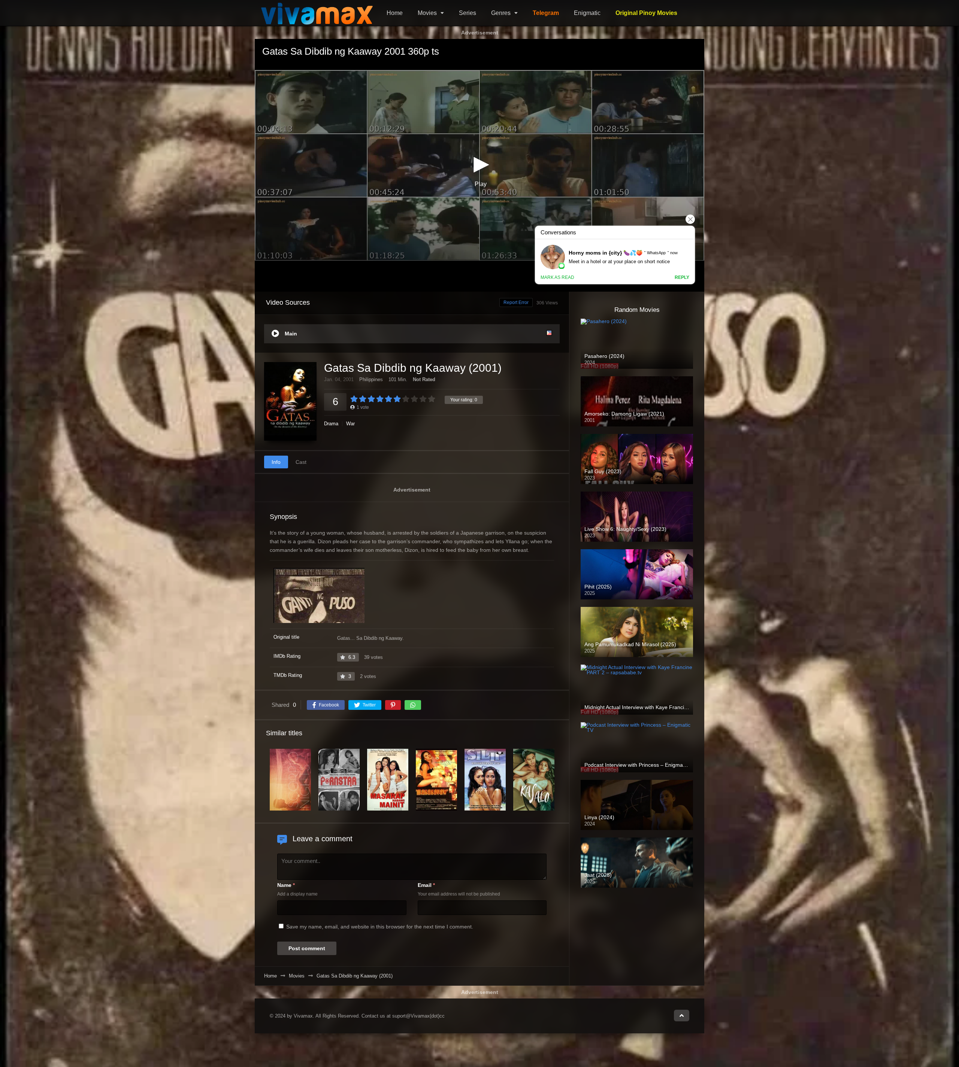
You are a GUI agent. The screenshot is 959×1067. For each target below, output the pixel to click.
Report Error (516, 302)
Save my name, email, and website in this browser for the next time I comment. (379, 927)
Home (395, 13)
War (350, 423)
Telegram (546, 13)
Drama (331, 423)
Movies (427, 13)
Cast (301, 462)
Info (276, 462)
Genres (501, 13)
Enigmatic (587, 13)
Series (467, 13)
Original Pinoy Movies (646, 13)
